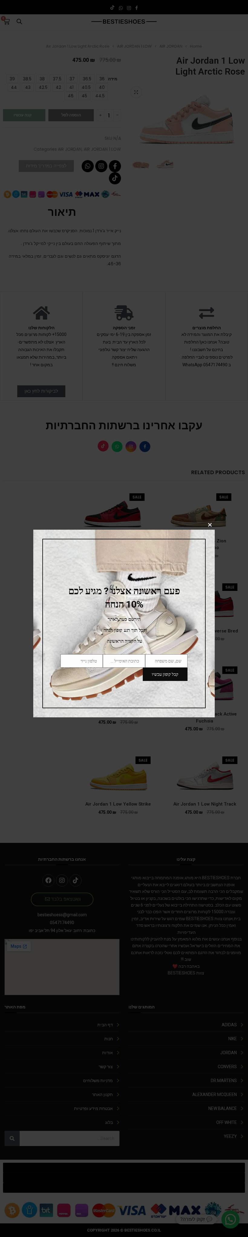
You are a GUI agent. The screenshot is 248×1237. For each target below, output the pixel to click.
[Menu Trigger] (239, 8)
